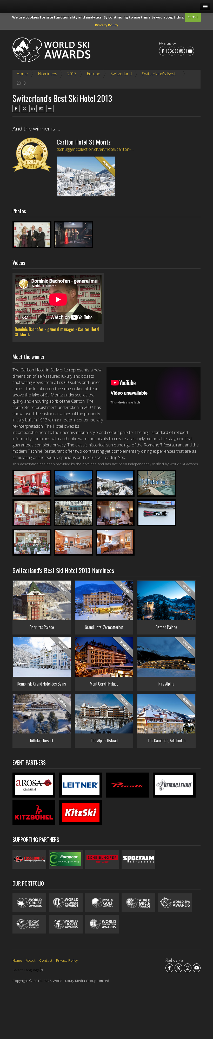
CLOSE (193, 17)
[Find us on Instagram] (181, 51)
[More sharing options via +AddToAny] (49, 108)
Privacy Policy (106, 25)
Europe (93, 74)
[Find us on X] (172, 51)
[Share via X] (24, 108)
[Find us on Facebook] (163, 51)
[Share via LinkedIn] (33, 108)
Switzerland (121, 74)
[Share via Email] (41, 108)
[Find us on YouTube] (190, 51)
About (31, 960)
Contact (45, 960)
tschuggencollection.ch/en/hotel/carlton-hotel (98, 149)
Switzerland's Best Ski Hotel (167, 74)
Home (22, 74)
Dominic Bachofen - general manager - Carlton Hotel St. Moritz (57, 332)
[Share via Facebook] (16, 108)
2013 (72, 74)
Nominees (47, 74)
